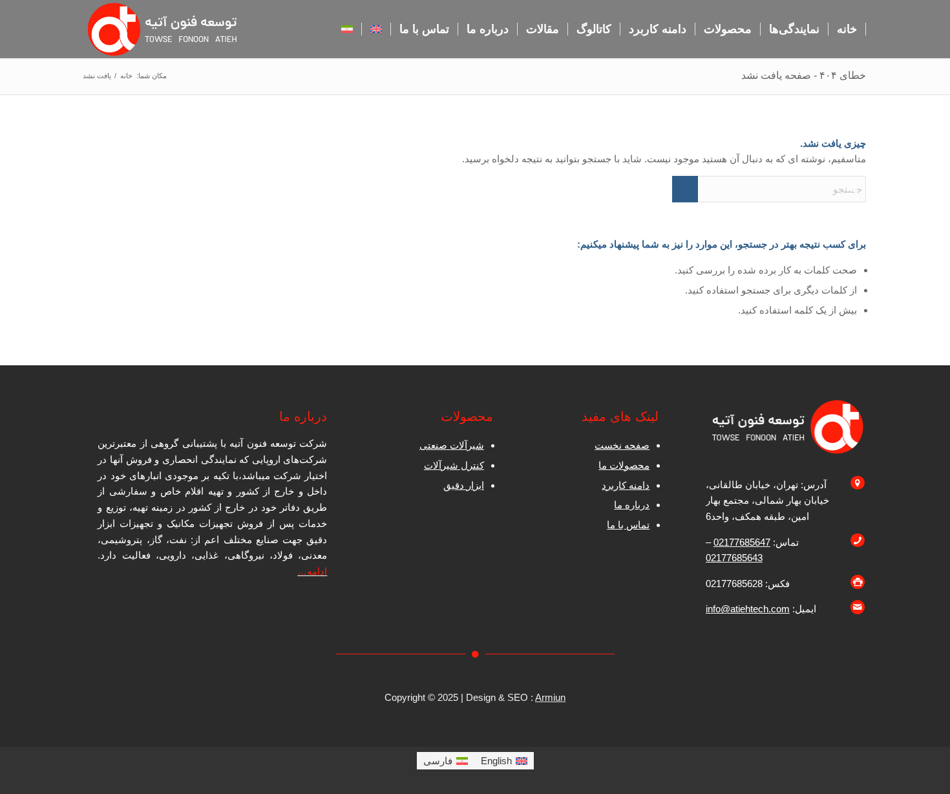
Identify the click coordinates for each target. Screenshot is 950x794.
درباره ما (631, 504)
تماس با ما (628, 524)
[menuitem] (847, 29)
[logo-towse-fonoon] (164, 29)
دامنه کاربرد (625, 485)
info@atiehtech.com (748, 608)
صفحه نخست (622, 445)
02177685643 (734, 557)
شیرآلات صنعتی (451, 445)
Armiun (550, 697)
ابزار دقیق (463, 485)
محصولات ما (623, 465)
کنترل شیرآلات (454, 465)
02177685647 (741, 542)
